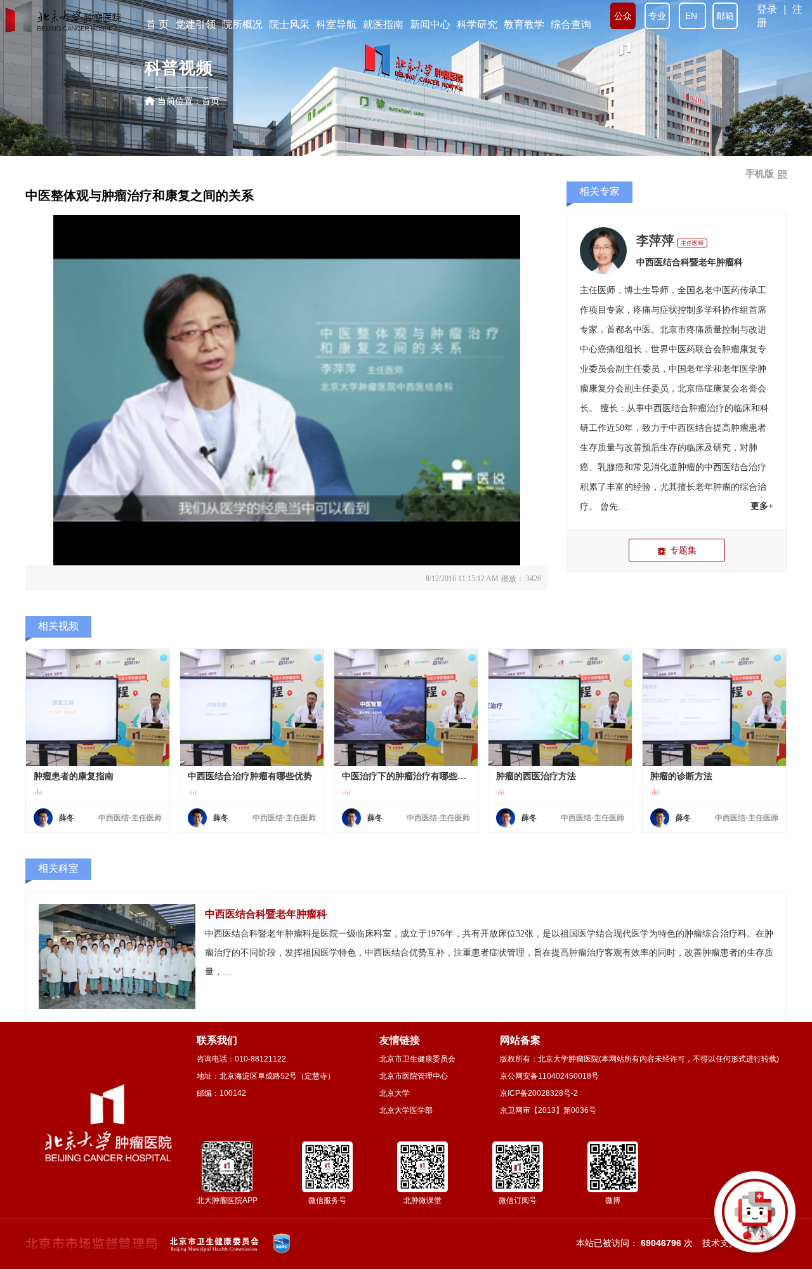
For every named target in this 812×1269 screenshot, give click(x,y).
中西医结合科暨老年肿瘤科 (689, 262)
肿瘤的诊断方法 (681, 776)
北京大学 (394, 1093)
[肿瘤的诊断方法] (714, 707)
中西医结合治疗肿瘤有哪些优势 (250, 776)
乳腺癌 (611, 467)
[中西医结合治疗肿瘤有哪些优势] (252, 707)
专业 (657, 16)
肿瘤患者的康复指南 (74, 776)
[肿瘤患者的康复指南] (97, 707)
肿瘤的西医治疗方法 (536, 776)
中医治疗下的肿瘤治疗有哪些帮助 (406, 776)
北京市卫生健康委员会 (417, 1059)
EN (692, 16)
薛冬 (66, 817)
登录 (767, 9)
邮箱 (725, 16)
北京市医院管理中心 (413, 1076)
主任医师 (692, 243)
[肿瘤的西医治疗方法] (560, 707)
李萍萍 (655, 240)
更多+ (761, 506)
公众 (623, 16)
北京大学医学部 (406, 1110)
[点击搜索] (755, 1212)
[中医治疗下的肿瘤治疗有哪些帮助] (406, 707)
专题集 (683, 550)
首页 (210, 101)
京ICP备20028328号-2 (539, 1093)
